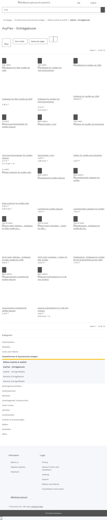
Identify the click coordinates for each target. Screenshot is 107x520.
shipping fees (37, 506)
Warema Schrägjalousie (13, 376)
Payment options (18, 467)
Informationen (8, 342)
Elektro (5, 424)
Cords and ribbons (10, 351)
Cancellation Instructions (53, 489)
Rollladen (6, 347)
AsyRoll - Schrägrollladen (14, 371)
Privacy (45, 462)
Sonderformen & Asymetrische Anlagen (20, 356)
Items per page (37, 41)
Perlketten (6, 429)
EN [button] (79, 3)
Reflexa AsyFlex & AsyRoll (14, 362)
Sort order (19, 41)
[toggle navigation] (12, 3)
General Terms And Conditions (50, 468)
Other (4, 434)
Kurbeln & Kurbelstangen (13, 419)
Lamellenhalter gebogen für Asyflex (88, 209)
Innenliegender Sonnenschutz (15, 400)
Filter (6, 44)
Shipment (15, 472)
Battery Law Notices (50, 484)
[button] (86, 3)
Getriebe (6, 410)
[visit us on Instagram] (11, 501)
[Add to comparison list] (4, 61)
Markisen (6, 395)
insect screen (8, 405)
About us (15, 462)
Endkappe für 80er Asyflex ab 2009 (17, 99)
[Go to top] (1, 518)
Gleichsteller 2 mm (46, 155)
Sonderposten (8, 415)
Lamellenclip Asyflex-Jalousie (50, 209)
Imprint (45, 479)
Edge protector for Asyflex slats (15, 203)
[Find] (103, 10)
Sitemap (45, 474)
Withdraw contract (19, 497)
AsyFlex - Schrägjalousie (14, 367)
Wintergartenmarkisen (12, 386)
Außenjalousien (9, 391)
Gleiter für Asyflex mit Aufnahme (87, 155)
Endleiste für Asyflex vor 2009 (86, 96)
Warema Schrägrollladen (14, 381)
